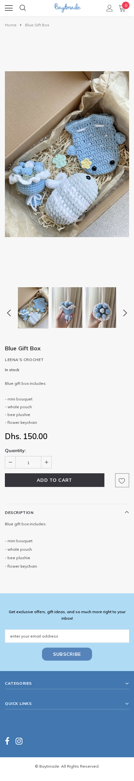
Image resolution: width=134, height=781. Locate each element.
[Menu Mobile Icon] (9, 8)
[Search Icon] (23, 8)
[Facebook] (7, 741)
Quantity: (15, 450)
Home (11, 24)
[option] (67, 154)
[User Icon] (109, 8)
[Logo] (67, 6)
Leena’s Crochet (24, 359)
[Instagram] (19, 741)
